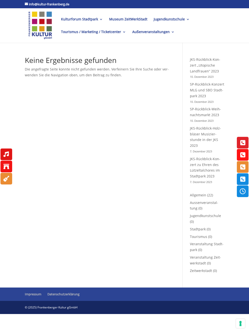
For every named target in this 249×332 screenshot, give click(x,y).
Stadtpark (198, 229)
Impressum (33, 294)
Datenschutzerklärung (63, 294)
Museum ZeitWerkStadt (128, 19)
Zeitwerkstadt (201, 270)
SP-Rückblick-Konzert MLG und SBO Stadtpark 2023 (207, 90)
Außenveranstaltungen (151, 32)
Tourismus (198, 236)
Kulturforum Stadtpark (79, 19)
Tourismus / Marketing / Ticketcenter (91, 32)
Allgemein (198, 195)
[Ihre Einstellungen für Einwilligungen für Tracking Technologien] (240, 323)
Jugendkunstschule (169, 19)
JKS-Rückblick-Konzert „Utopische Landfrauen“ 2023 (205, 65)
